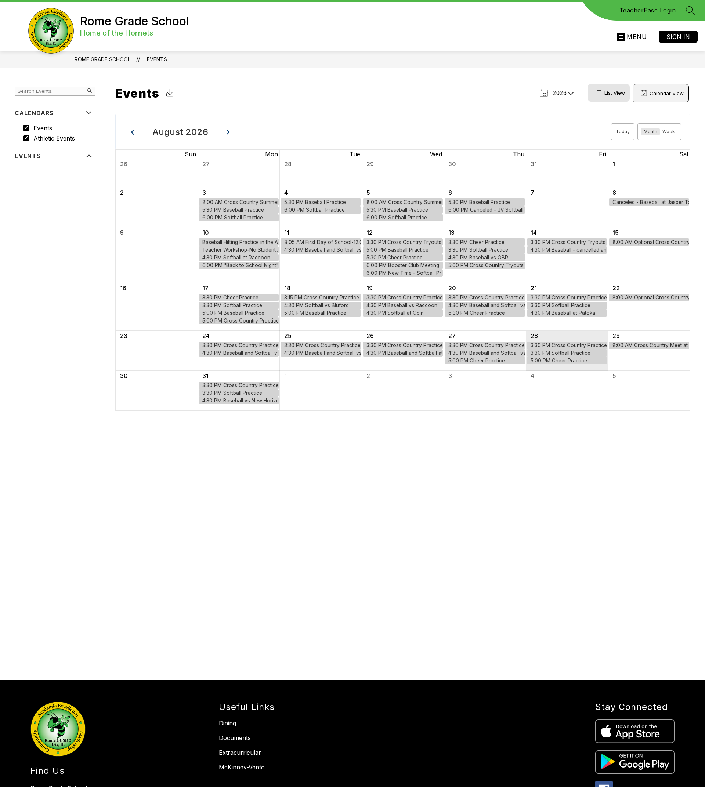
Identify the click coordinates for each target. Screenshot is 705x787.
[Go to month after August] (228, 132)
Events (157, 59)
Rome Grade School (102, 59)
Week (668, 131)
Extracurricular (240, 752)
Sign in (678, 36)
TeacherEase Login (647, 10)
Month (650, 131)
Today (623, 131)
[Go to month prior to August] (132, 132)
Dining (227, 723)
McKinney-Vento (242, 767)
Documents (235, 738)
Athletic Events (54, 138)
